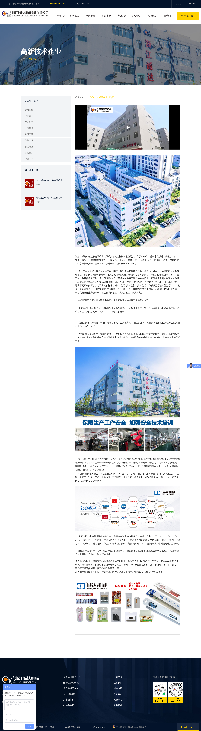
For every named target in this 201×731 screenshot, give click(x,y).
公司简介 (29, 109)
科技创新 (90, 15)
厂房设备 (29, 128)
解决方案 (117, 688)
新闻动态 (136, 15)
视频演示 (122, 15)
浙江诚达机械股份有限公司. (49, 198)
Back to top (186, 727)
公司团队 (29, 134)
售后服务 (29, 146)
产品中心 (106, 15)
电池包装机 (68, 705)
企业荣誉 (29, 116)
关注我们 (179, 3)
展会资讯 (117, 694)
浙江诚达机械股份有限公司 (49, 180)
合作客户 (29, 140)
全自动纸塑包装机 (72, 688)
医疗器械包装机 (71, 682)
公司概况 (74, 15)
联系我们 (168, 15)
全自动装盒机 (69, 694)
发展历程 (29, 122)
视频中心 (29, 159)
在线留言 (29, 152)
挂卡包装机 (68, 699)
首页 (23, 59)
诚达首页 (61, 15)
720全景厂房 (187, 15)
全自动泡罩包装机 (72, 677)
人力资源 (152, 15)
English (192, 3)
